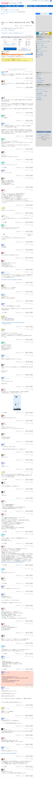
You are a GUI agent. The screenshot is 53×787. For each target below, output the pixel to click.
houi (4, 245)
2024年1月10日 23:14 (28, 645)
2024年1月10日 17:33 (28, 687)
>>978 (2, 192)
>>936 (2, 484)
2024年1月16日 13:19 (28, 244)
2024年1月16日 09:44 (28, 252)
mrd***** (4, 330)
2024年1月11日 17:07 (28, 471)
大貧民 (4, 483)
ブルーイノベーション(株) (41, 95)
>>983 (2, 154)
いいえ (31, 78)
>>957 (2, 357)
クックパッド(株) (40, 45)
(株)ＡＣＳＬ (39, 74)
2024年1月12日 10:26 (28, 444)
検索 (51, 1)
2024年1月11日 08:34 (28, 623)
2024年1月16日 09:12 (28, 272)
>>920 (2, 610)
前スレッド (27, 35)
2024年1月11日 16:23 (28, 482)
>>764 (2, 571)
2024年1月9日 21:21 (28, 758)
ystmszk (4, 139)
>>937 (2, 503)
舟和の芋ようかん (47, 0)
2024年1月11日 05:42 (28, 635)
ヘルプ (39, 0)
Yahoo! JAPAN (35, 0)
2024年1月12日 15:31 (28, 389)
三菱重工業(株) (40, 54)
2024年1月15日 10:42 (28, 303)
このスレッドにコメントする (10, 48)
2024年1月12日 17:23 (28, 377)
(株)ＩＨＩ (39, 76)
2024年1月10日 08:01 (28, 737)
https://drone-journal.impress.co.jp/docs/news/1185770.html (12, 562)
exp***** (4, 463)
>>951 (2, 425)
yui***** (4, 455)
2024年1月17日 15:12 (28, 115)
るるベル (4, 770)
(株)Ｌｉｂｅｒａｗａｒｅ (41, 89)
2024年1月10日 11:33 (28, 718)
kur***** (4, 569)
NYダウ (38, 56)
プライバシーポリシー (40, 135)
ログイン (15, 3)
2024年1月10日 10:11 (28, 728)
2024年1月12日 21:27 (28, 342)
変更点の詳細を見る (11, 30)
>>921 (2, 637)
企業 (18, 37)
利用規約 (42, 136)
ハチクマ (4, 72)
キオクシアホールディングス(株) (43, 41)
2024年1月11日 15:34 (28, 513)
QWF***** (4, 646)
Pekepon (4, 190)
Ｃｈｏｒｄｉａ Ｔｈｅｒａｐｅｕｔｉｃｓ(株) (44, 87)
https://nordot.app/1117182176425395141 (9, 753)
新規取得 (21, 2)
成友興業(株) (39, 99)
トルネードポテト (6, 216)
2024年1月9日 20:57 (28, 769)
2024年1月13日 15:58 (28, 316)
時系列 (9, 37)
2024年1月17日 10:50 (28, 162)
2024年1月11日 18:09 (28, 462)
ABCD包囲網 (5, 317)
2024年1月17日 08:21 (28, 189)
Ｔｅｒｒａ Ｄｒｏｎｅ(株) (42, 91)
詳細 (2, 37)
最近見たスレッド (4, 13)
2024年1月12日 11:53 (28, 423)
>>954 (2, 379)
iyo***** (4, 208)
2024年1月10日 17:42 (28, 671)
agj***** (4, 116)
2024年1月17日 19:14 (28, 97)
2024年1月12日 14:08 (28, 415)
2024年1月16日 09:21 (28, 260)
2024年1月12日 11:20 (28, 433)
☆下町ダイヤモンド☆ (7, 729)
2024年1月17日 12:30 (28, 123)
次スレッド (31, 35)
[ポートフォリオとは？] (6, 9)
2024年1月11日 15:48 (28, 500)
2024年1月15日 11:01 (28, 294)
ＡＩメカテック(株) (40, 80)
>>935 (2, 536)
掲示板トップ (3, 7)
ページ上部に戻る (44, 131)
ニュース (12, 37)
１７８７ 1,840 (6, 708)
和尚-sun (4, 295)
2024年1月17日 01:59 (28, 207)
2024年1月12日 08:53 (28, 454)
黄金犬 (4, 81)
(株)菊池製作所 (39, 93)
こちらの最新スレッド (18, 60)
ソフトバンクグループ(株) (42, 47)
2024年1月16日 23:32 (28, 215)
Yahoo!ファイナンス (41, 134)
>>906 (2, 749)
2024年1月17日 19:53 (28, 80)
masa (4, 304)
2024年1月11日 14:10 (28, 568)
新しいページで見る (4, 30)
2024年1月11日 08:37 (28, 608)
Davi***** (4, 98)
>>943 (2, 331)
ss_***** (4, 416)
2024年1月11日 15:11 (28, 534)
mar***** (4, 163)
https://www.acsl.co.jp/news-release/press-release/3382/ (11, 279)
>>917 (2, 648)
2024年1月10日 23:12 (28, 656)
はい (27, 78)
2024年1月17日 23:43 (28, 71)
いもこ (4, 253)
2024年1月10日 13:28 (28, 707)
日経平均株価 (39, 39)
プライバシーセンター (47, 135)
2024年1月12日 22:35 (28, 329)
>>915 (2, 689)
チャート (5, 37)
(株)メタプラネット (40, 43)
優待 (16, 37)
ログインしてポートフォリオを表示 (14, 9)
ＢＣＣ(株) (39, 97)
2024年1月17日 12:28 (28, 138)
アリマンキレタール (6, 124)
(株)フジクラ (39, 49)
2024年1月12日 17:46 (28, 364)
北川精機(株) (39, 78)
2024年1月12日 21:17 (28, 355)
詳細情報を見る (24, 48)
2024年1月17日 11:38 (28, 151)
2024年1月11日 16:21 (28, 491)
